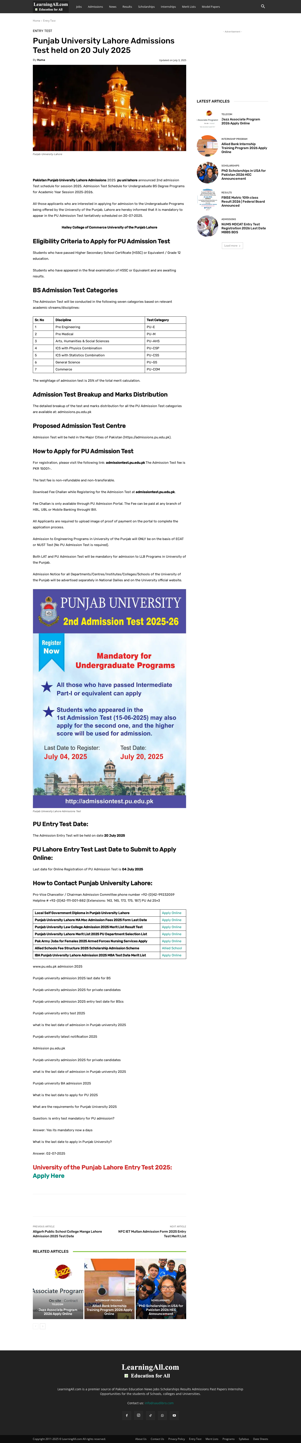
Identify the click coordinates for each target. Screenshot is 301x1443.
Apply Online (171, 913)
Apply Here (49, 1175)
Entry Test (49, 20)
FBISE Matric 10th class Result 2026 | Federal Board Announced (243, 201)
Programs (229, 1439)
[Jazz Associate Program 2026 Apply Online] (58, 1289)
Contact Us (157, 1439)
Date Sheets (260, 1439)
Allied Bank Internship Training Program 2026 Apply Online (109, 1310)
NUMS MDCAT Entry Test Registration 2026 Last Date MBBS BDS (243, 228)
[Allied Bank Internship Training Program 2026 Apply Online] (109, 1289)
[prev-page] (35, 1326)
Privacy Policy (176, 1439)
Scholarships (146, 7)
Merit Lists (189, 7)
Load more (231, 245)
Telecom (57, 1304)
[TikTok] (150, 1415)
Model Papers (211, 7)
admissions (228, 219)
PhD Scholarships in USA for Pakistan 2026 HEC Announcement (161, 1310)
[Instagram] (138, 1415)
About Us (141, 1439)
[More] (142, 166)
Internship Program (108, 1300)
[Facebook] (126, 1415)
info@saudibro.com (159, 1403)
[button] (263, 7)
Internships (168, 7)
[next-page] (42, 1326)
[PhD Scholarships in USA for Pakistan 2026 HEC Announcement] (161, 1289)
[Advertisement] (232, 61)
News (112, 7)
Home (36, 20)
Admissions (95, 7)
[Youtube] (174, 1415)
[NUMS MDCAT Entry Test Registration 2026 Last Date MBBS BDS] (207, 226)
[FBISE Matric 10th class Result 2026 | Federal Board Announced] (207, 199)
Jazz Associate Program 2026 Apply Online (58, 1312)
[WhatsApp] (162, 1415)
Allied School (172, 948)
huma (41, 59)
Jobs (79, 7)
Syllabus (244, 1439)
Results (127, 7)
